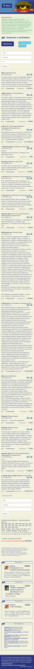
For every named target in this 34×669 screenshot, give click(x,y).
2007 (13, 523)
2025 (13, 527)
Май (22, 529)
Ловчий (31, 121)
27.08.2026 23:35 (16, 630)
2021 (30, 525)
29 (26, 534)
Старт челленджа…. (16, 606)
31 (30, 534)
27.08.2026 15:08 (14, 639)
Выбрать (5, 66)
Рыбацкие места (8, 627)
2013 (2, 525)
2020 (26, 525)
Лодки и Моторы (8, 629)
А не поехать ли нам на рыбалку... (13, 632)
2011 (26, 523)
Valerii (31, 422)
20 (6, 534)
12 (20, 532)
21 (8, 534)
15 (26, 532)
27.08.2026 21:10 (15, 636)
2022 (2, 527)
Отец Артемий (29, 371)
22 (10, 534)
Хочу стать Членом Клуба (11, 641)
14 (24, 532)
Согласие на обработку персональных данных (13, 665)
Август (3, 530)
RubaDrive (12, 566)
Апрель (18, 529)
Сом (31, 411)
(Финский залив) (8, 73)
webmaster (22, 668)
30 (28, 534)
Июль (29, 529)
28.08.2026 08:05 (18, 627)
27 (21, 534)
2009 (20, 523)
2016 (13, 525)
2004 (2, 523)
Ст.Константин (29, 491)
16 (28, 532)
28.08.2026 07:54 (18, 629)
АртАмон (30, 298)
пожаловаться (21, 88)
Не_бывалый (29, 141)
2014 (6, 525)
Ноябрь (20, 530)
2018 (20, 525)
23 (13, 534)
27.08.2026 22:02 (23, 635)
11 (18, 532)
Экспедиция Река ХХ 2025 (11, 635)
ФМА (31, 156)
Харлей (31, 227)
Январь (3, 529)
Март (13, 529)
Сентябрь (8, 530)
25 (17, 534)
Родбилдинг (7, 636)
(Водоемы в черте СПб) (15, 146)
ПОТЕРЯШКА (28, 541)
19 (4, 534)
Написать (7, 44)
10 (16, 532)
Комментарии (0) (10, 88)
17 (31, 532)
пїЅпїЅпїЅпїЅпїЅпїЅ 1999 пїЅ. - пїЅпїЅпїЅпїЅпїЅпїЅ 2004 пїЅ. (15, 521)
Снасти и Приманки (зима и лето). (13, 643)
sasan (31, 190)
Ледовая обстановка (24, 42)
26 (19, 534)
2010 (23, 523)
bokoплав (12, 586)
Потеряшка (22, 46)
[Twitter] (29, 74)
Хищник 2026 (7, 630)
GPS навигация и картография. (12, 646)
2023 (6, 527)
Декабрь (25, 530)
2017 (16, 525)
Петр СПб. (30, 88)
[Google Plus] (31, 74)
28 (23, 534)
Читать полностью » (16, 577)
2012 (30, 523)
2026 (16, 527)
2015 (9, 525)
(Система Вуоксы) (12, 93)
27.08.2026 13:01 (23, 641)
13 (22, 532)
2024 (9, 527)
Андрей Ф (30, 470)
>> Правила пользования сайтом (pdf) (11, 538)
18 (2, 534)
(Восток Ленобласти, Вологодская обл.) (16, 176)
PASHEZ (30, 171)
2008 (16, 523)
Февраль (8, 529)
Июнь (25, 529)
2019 (23, 525)
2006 (9, 523)
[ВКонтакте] (28, 74)
